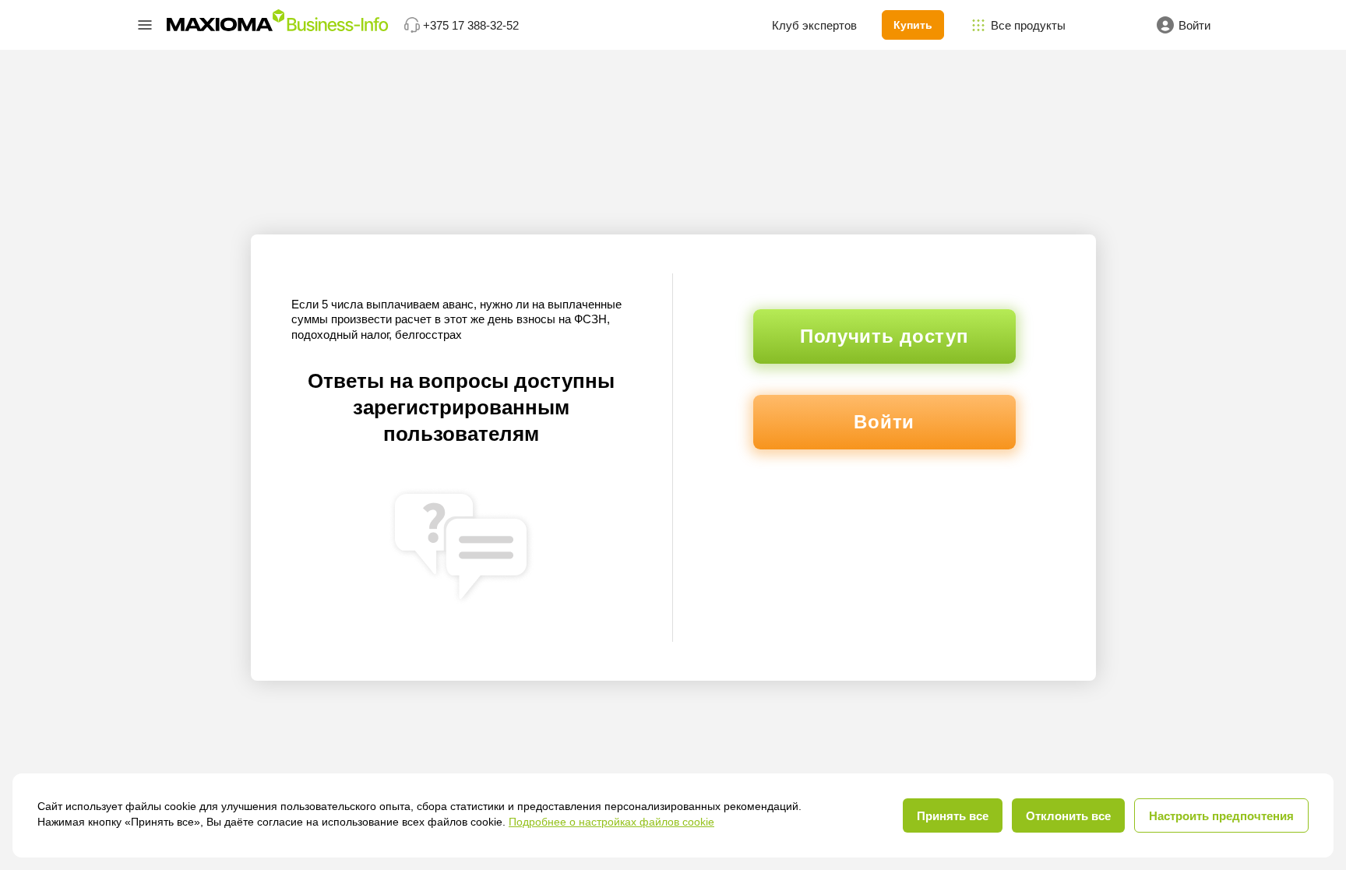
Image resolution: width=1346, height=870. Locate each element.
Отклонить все (1068, 815)
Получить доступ (884, 336)
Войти (884, 421)
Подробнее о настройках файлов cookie (611, 821)
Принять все (952, 815)
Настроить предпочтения (1221, 815)
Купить (912, 25)
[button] (145, 25)
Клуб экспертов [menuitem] (814, 25)
